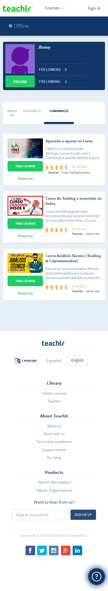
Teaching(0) (31, 111)
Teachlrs (54, 401)
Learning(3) (59, 111)
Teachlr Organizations (54, 490)
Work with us (54, 433)
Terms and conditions (54, 441)
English (77, 360)
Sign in (94, 8)
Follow (20, 81)
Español (53, 360)
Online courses (54, 393)
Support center (54, 449)
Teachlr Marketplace (54, 482)
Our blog (54, 457)
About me (12, 113)
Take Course (25, 166)
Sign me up (83, 514)
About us (54, 426)
